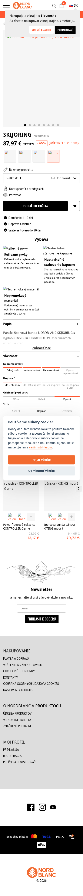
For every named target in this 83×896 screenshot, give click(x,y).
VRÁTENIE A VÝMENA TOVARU (22, 665)
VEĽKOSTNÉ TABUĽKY (17, 720)
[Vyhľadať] (54, 6)
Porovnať (15, 195)
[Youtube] (53, 807)
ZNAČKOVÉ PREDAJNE (17, 726)
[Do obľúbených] (75, 206)
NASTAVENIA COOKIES (18, 690)
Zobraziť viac (41, 348)
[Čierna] (24, 152)
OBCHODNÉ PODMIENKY (19, 671)
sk (76, 5)
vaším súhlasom (40, 447)
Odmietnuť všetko (41, 471)
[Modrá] (53, 152)
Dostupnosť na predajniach (26, 189)
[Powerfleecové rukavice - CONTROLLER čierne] (21, 491)
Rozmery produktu (21, 170)
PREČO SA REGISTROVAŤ (19, 762)
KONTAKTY (10, 677)
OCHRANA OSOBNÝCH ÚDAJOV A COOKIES (31, 684)
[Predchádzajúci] (4, 488)
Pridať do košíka (35, 206)
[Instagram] (42, 807)
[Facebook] (30, 807)
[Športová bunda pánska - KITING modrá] (62, 491)
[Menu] (6, 5)
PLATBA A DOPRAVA (16, 658)
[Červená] (10, 152)
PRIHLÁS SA (11, 750)
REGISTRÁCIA (12, 756)
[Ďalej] (79, 488)
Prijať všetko (42, 460)
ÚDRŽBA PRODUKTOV (17, 713)
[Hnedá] (21, 517)
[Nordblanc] (22, 5)
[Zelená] (39, 152)
